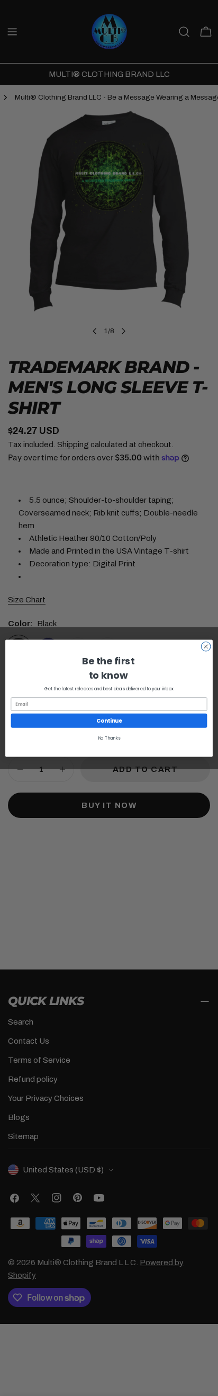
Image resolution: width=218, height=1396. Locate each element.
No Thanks (109, 738)
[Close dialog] (206, 646)
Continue (109, 720)
